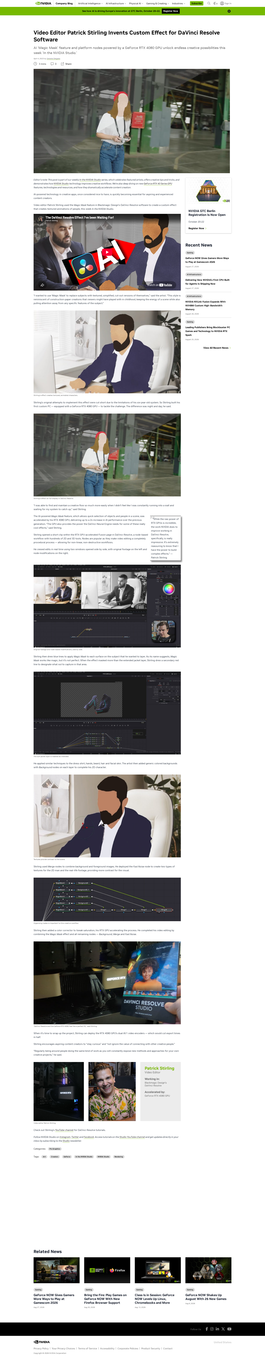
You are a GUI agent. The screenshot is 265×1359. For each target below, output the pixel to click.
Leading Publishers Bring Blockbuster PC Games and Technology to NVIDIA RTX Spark (207, 331)
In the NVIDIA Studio (84, 1157)
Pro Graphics (55, 1149)
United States (222, 1342)
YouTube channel (64, 1130)
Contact (168, 1348)
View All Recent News (215, 347)
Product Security (150, 1348)
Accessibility (107, 1348)
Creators (54, 1157)
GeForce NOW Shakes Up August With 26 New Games (205, 1297)
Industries (177, 3)
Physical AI (135, 3)
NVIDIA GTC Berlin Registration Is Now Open (207, 213)
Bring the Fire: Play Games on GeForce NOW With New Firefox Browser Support (105, 1299)
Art (44, 1157)
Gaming (190, 253)
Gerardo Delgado (53, 59)
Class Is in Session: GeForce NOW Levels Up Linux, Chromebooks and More (154, 1299)
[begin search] (209, 3)
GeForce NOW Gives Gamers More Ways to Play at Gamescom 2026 (54, 1299)
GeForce (67, 1157)
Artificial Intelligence (89, 3)
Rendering (119, 1157)
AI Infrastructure (115, 3)
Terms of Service (87, 1348)
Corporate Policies (127, 1348)
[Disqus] (132, 1201)
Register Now (196, 228)
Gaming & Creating (156, 3)
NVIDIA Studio (103, 1157)
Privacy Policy (41, 1348)
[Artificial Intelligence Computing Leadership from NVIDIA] (43, 3)
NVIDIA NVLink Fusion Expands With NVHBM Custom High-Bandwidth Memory (205, 305)
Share (68, 63)
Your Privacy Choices (63, 1348)
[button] (196, 3)
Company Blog (64, 3)
